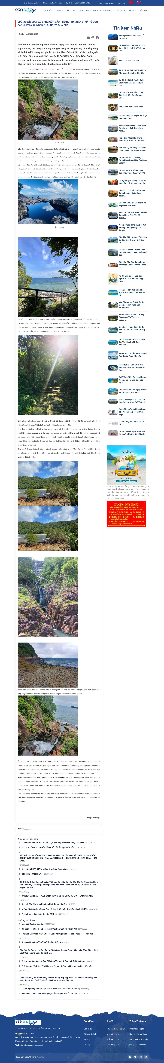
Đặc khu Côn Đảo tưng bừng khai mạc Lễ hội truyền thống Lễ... (132, 265)
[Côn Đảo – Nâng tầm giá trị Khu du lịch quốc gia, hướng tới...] (113, 330)
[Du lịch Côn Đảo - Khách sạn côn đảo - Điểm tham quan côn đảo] (27, 10)
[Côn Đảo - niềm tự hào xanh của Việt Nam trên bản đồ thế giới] (113, 252)
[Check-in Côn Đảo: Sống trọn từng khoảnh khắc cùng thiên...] (113, 193)
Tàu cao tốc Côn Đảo (116, 1029)
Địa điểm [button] (132, 10)
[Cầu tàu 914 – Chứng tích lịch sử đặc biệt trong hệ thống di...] (113, 240)
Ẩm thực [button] (71, 10)
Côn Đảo (34, 44)
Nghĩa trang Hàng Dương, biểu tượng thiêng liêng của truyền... (132, 227)
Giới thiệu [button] (47, 10)
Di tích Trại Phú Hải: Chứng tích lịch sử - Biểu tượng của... (131, 95)
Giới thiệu (88, 1029)
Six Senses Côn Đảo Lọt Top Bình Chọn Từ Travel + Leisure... (131, 317)
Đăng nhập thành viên (138, 1039)
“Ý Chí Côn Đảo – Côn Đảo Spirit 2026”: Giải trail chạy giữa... (131, 278)
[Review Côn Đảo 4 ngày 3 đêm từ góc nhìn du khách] (113, 391)
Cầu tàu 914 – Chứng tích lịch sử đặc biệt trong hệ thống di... (133, 240)
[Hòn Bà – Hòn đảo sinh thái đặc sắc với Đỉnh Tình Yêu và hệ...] (113, 292)
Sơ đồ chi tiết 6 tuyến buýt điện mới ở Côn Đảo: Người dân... (131, 83)
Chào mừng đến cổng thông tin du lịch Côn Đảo (43, 3)
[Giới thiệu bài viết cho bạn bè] (88, 37)
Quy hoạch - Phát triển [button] (114, 10)
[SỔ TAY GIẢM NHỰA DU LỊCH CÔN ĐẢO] (128, 465)
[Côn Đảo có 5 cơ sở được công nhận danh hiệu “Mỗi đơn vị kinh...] (113, 160)
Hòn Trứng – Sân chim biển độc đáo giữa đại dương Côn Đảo (132, 367)
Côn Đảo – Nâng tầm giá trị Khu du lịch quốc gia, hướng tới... (132, 330)
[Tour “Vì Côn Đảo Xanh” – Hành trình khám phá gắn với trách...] (113, 215)
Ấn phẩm (121, 4)
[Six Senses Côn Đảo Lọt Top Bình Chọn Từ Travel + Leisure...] (113, 318)
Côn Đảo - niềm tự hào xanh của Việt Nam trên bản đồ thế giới (132, 252)
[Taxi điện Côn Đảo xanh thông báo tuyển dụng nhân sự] (113, 355)
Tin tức (87, 1039)
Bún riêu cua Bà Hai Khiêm (131, 107)
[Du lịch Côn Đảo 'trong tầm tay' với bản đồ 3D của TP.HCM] (113, 342)
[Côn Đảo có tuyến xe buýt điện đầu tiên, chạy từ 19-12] (113, 172)
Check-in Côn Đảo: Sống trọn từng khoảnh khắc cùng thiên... (132, 193)
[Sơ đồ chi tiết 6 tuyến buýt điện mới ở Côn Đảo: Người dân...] (113, 83)
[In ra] (92, 37)
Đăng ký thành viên (137, 1045)
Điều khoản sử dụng (138, 1034)
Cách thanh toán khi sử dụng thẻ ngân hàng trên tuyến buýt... (132, 412)
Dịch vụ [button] (96, 10)
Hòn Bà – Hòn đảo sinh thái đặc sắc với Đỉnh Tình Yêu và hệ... (132, 292)
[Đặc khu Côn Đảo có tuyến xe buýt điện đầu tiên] (113, 204)
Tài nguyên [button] (83, 10)
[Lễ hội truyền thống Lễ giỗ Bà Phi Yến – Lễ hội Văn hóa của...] (113, 182)
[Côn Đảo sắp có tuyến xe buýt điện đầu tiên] (113, 117)
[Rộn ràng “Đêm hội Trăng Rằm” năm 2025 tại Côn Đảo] (113, 139)
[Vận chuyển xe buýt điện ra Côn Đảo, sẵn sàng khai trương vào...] (113, 305)
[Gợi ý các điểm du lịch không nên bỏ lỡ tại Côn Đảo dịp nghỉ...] (113, 380)
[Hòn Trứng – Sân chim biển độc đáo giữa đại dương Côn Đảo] (113, 368)
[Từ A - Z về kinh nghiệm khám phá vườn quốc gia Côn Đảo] (113, 72)
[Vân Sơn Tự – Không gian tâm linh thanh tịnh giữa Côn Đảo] (113, 149)
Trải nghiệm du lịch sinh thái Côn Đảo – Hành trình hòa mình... (132, 128)
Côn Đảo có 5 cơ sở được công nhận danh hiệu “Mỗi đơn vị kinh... (133, 160)
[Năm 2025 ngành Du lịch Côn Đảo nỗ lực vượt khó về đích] (113, 401)
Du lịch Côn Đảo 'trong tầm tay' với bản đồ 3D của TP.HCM (132, 342)
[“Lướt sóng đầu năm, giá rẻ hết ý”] (113, 423)
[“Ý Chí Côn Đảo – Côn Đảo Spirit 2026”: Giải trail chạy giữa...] (113, 279)
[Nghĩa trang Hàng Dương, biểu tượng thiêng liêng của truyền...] (113, 228)
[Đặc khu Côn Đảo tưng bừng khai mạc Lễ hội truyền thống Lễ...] (113, 265)
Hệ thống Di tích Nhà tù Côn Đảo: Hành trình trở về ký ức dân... (132, 48)
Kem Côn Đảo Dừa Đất (129, 60)
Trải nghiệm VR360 (106, 4)
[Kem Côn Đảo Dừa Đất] (113, 60)
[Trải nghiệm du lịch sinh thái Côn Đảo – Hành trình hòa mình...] (113, 129)
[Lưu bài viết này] (97, 37)
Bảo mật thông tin (136, 1029)
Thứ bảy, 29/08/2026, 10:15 (79, 3)
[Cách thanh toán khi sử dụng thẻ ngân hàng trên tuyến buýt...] (113, 412)
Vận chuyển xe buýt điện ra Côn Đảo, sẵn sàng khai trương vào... (131, 305)
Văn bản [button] (143, 10)
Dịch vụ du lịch (90, 1034)
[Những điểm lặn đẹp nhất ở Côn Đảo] (113, 37)
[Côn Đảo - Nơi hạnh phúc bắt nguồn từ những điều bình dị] (113, 433)
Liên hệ (87, 1045)
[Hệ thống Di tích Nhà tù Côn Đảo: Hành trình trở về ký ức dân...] (113, 48)
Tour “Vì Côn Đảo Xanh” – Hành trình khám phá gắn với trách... (133, 215)
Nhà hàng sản (113, 1034)
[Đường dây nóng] (128, 514)
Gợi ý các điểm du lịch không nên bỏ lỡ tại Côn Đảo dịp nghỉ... (132, 380)
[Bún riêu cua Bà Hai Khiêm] (113, 107)
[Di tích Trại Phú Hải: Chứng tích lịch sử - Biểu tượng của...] (113, 95)
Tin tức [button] (59, 10)
